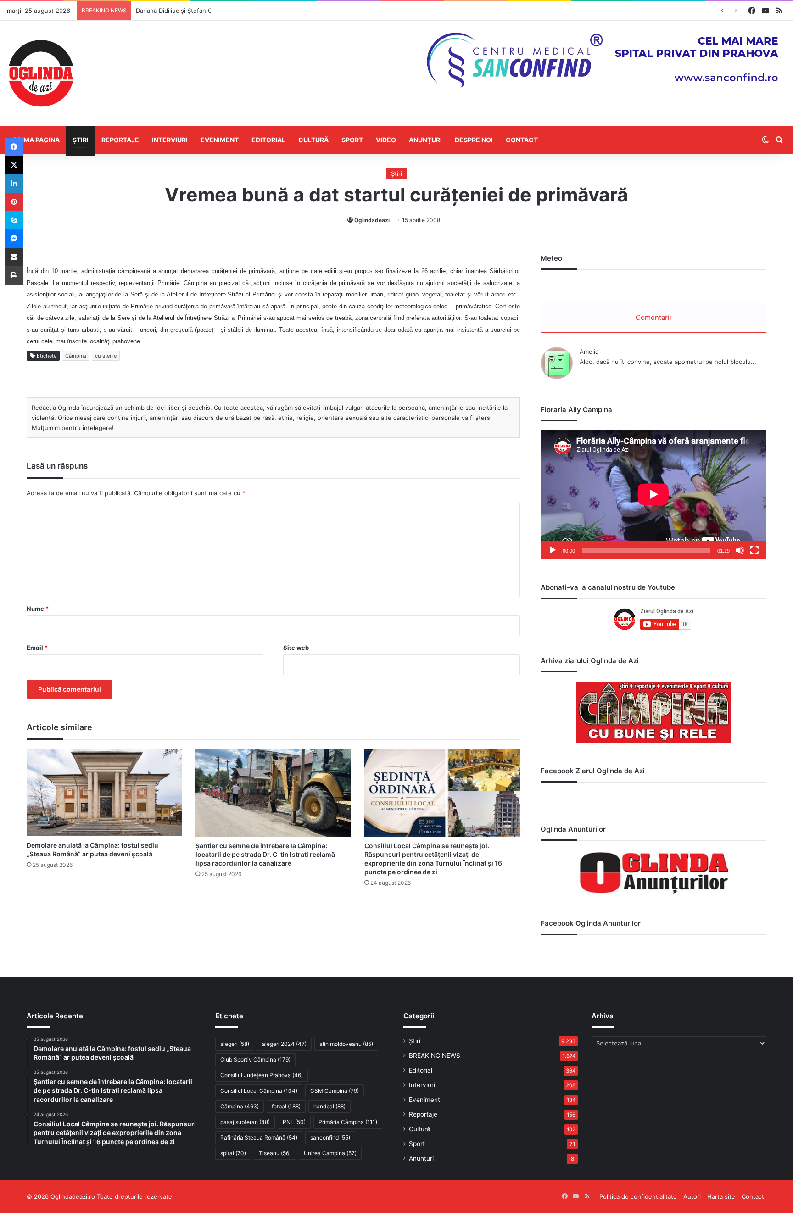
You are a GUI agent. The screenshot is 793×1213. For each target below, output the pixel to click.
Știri (81, 140)
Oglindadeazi (372, 220)
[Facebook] (14, 147)
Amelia (589, 351)
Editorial (268, 140)
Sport (352, 140)
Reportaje (120, 140)
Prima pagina (36, 140)
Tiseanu (275, 1153)
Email (37, 647)
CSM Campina (334, 1090)
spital (233, 1153)
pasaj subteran (245, 1121)
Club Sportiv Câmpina (255, 1059)
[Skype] (14, 220)
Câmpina (75, 355)
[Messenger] (14, 238)
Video (386, 140)
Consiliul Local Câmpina (258, 1090)
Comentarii (653, 317)
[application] (653, 494)
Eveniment (220, 140)
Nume (38, 608)
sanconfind (330, 1137)
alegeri (234, 1043)
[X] (14, 165)
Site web (296, 647)
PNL (294, 1121)
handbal (329, 1106)
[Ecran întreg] (754, 550)
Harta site (721, 1196)
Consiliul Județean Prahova (261, 1075)
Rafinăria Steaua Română (258, 1137)
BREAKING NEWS (434, 1055)
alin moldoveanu (346, 1043)
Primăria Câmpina (347, 1121)
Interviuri (170, 140)
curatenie (106, 355)
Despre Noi (474, 140)
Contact (522, 140)
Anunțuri (425, 140)
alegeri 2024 (284, 1043)
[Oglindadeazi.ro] (41, 73)
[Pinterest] (14, 202)
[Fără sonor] (739, 550)
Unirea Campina (330, 1153)
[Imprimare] (14, 275)
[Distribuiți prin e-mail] (14, 257)
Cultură (313, 140)
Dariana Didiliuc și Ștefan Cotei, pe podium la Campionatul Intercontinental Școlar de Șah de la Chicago (282, 10)
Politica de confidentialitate (638, 1196)
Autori (692, 1196)
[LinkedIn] (14, 183)
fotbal (286, 1106)
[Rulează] (552, 550)
